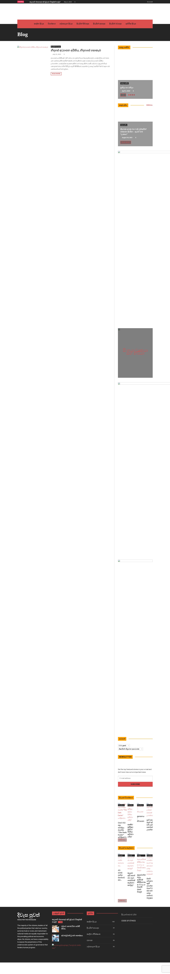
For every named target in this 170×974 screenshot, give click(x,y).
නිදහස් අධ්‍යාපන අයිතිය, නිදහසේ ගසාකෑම (76, 50)
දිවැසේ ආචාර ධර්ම (129, 914)
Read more (56, 74)
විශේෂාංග (121, 805)
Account (150, 2)
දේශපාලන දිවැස (93, 946)
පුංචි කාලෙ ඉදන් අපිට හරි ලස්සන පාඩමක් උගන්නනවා (151, 825)
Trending (20, 2)
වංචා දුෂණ (124, 745)
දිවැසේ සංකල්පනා (121, 856)
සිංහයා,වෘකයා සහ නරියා (135, 352)
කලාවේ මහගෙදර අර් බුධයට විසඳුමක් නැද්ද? (45, 2)
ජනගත (89, 940)
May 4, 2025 (68, 2)
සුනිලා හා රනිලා (126, 88)
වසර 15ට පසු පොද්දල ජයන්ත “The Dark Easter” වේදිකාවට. (122, 830)
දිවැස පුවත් (28, 915)
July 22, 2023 (56, 54)
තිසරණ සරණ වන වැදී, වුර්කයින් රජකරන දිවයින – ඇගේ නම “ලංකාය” (133, 131)
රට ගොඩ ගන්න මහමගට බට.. (121, 875)
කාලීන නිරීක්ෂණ (93, 934)
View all (149, 105)
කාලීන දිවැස (92, 922)
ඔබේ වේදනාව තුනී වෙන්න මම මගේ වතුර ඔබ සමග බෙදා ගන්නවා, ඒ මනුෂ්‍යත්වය (151, 888)
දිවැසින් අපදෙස (93, 928)
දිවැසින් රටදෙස (55, 46)
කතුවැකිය (124, 125)
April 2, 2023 (126, 91)
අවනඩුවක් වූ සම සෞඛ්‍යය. (72, 935)
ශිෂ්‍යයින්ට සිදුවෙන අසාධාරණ (130, 749)
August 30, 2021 (127, 137)
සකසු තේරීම (124, 83)
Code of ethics (128, 921)
